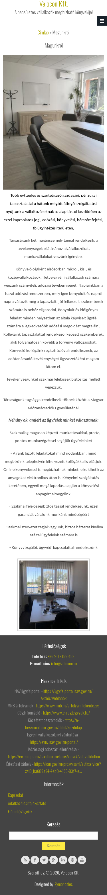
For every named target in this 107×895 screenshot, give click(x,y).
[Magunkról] (53, 187)
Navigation (102, 21)
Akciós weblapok (53, 698)
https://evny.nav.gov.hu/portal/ (54, 742)
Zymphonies (63, 884)
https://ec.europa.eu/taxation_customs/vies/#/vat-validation (54, 756)
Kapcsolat (15, 795)
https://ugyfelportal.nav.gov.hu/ (67, 691)
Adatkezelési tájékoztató (27, 803)
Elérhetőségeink (20, 811)
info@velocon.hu (64, 663)
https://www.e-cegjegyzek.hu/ (66, 712)
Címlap (43, 32)
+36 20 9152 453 (61, 656)
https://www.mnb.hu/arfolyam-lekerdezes (67, 705)
